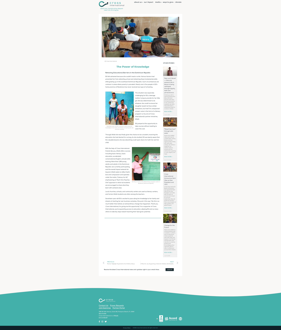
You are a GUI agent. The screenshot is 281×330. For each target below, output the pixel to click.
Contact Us (103, 305)
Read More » (168, 111)
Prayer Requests (117, 305)
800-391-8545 (102, 313)
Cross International (111, 6)
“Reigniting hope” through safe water (170, 131)
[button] (142, 2)
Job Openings (105, 308)
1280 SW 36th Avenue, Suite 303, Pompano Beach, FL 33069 (116, 311)
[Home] (107, 303)
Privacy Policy (126, 327)
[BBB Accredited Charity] (161, 319)
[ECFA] (180, 319)
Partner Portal (119, 308)
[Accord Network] (171, 319)
